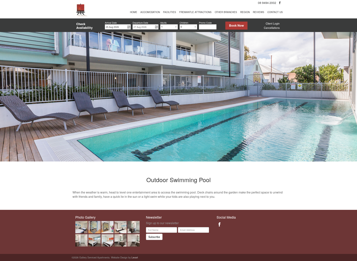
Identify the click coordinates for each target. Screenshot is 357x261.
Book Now (236, 25)
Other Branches (226, 12)
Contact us (275, 12)
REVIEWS (258, 12)
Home (133, 12)
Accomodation (150, 12)
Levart (134, 257)
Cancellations (272, 28)
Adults (163, 23)
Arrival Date (111, 23)
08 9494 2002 (267, 3)
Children (184, 23)
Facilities (169, 12)
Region (245, 12)
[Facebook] (279, 3)
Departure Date (140, 23)
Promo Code (205, 23)
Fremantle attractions (195, 12)
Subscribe (154, 237)
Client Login (273, 23)
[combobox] (169, 26)
